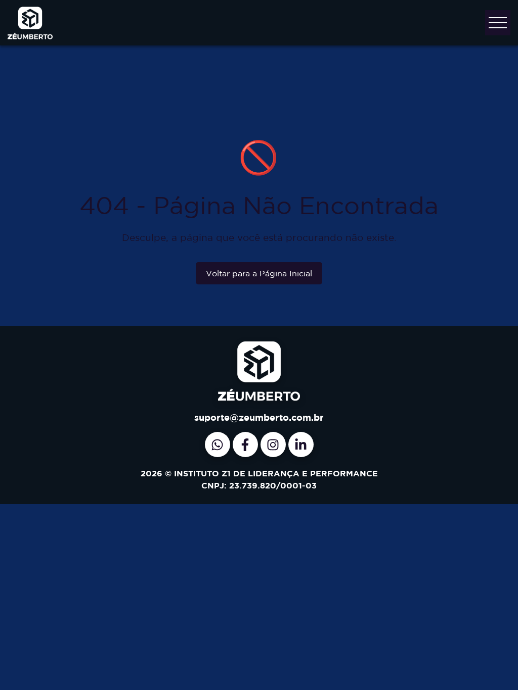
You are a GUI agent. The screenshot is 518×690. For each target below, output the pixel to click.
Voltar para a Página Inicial (259, 273)
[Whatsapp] (217, 444)
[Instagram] (273, 444)
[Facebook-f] (245, 444)
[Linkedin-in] (301, 444)
